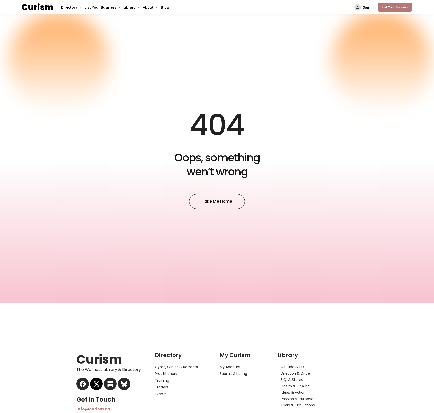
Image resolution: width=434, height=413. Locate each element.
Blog (165, 7)
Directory (69, 7)
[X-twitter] (96, 384)
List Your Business (100, 7)
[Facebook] (82, 384)
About (148, 7)
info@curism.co (93, 409)
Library (129, 7)
